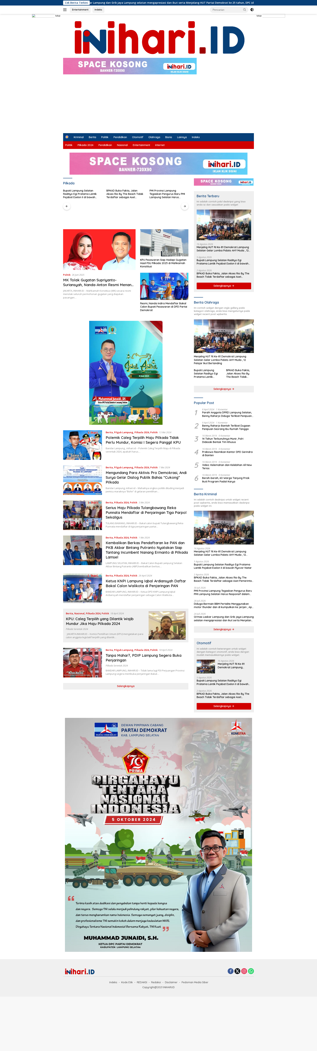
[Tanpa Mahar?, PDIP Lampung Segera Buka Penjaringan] (82, 662)
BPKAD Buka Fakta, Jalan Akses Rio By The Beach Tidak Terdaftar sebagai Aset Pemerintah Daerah (81, 194)
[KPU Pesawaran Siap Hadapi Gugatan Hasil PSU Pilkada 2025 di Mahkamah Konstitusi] (164, 242)
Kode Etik (127, 982)
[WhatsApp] (251, 971)
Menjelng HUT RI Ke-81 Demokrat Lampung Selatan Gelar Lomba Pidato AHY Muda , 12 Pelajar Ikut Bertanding (223, 249)
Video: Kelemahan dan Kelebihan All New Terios (227, 466)
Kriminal (79, 137)
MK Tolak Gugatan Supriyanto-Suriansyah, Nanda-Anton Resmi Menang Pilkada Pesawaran (98, 285)
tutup (57, 16)
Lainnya (182, 137)
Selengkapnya (125, 686)
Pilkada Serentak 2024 (77, 629)
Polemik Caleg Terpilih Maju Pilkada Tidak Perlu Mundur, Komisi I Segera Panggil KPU (143, 440)
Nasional (122, 145)
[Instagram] (244, 971)
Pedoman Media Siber (195, 982)
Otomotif (137, 137)
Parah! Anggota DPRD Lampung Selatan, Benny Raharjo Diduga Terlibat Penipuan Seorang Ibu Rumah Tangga (227, 414)
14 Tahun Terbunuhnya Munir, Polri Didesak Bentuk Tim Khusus (222, 440)
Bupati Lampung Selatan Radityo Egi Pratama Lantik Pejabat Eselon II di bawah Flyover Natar (222, 262)
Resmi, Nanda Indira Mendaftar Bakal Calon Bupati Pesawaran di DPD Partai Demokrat (163, 307)
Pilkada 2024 (85, 145)
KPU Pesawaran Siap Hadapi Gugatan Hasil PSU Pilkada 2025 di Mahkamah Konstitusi (163, 263)
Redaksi (156, 982)
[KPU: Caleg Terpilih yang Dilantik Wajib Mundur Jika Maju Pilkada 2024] (167, 625)
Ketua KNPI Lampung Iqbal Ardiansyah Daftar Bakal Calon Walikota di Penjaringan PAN (146, 583)
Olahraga (154, 137)
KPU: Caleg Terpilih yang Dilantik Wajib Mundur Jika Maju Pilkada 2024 (100, 621)
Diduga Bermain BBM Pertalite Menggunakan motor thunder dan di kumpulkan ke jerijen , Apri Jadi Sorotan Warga (168, 194)
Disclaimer (171, 982)
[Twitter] (237, 971)
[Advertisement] (158, 105)
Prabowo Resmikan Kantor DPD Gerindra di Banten (227, 453)
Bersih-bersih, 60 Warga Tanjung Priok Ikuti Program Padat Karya (225, 479)
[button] (244, 9)
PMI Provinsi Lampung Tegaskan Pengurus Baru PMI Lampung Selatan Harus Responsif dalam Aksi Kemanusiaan (124, 194)
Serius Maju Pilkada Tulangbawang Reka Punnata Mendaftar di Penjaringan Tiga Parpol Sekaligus (146, 512)
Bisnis (168, 137)
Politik (104, 137)
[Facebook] (231, 971)
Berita (92, 137)
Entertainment (80, 9)
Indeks (98, 9)
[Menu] (65, 10)
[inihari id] (158, 37)
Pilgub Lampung (123, 432)
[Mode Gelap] (252, 10)
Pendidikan (120, 137)
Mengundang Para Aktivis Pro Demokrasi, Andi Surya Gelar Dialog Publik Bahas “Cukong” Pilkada (146, 477)
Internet (160, 145)
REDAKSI (142, 982)
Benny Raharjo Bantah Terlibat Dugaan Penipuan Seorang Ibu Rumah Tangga (226, 427)
